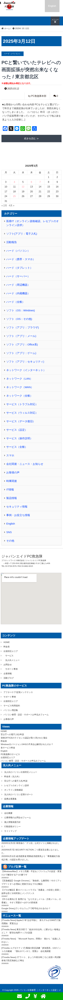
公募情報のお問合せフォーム (17, 817)
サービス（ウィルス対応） (22, 412)
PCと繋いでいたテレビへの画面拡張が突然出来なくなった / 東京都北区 (31, 69)
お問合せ (8, 664)
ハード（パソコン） (18, 250)
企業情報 (8, 673)
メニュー (55, 20)
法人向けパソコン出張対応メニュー (20, 772)
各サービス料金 (8, 747)
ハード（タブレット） (19, 267)
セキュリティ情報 (16, 506)
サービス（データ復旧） (20, 421)
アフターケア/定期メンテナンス (18, 692)
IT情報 (10, 489)
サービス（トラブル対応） (22, 404)
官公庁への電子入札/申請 (12, 734)
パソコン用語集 (11, 710)
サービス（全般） (16, 446)
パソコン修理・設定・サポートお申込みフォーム (26, 714)
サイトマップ (10, 831)
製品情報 (11, 498)
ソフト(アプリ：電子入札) (21, 233)
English (52, 6)
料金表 (7, 646)
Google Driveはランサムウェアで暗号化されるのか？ (26, 908)
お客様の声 (12, 472)
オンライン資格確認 (13, 790)
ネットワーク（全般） (19, 395)
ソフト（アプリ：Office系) (22, 344)
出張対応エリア (11, 651)
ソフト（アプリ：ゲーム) (21, 353)
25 (14, 196)
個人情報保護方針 (12, 822)
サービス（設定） (16, 429)
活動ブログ (9, 678)
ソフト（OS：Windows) (20, 310)
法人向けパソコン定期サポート (18, 794)
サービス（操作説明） (19, 438)
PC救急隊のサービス (10, 754)
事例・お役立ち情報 (18, 515)
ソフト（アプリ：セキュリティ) (25, 361)
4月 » (11, 205)
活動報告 (11, 242)
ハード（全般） (15, 301)
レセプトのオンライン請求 (16, 785)
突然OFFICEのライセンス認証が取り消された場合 (24, 738)
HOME (7, 642)
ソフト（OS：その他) (19, 319)
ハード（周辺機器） (18, 284)
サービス (9, 655)
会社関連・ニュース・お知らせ (24, 463)
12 (23, 186)
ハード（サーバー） (18, 276)
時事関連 (11, 481)
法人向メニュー (12, 660)
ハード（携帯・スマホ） (20, 259)
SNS (9, 532)
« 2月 (4, 205)
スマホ (10, 455)
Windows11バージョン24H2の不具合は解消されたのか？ (27, 744)
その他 (10, 540)
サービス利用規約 (12, 705)
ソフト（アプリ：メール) (21, 336)
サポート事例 (11, 669)
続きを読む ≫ (31, 138)
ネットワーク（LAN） (19, 378)
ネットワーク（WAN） (19, 387)
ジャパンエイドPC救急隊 (21, 556)
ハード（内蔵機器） (18, 293)
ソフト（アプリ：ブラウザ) (22, 327)
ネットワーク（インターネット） (26, 370)
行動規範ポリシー (12, 826)
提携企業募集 (10, 799)
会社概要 (8, 813)
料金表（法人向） (12, 776)
